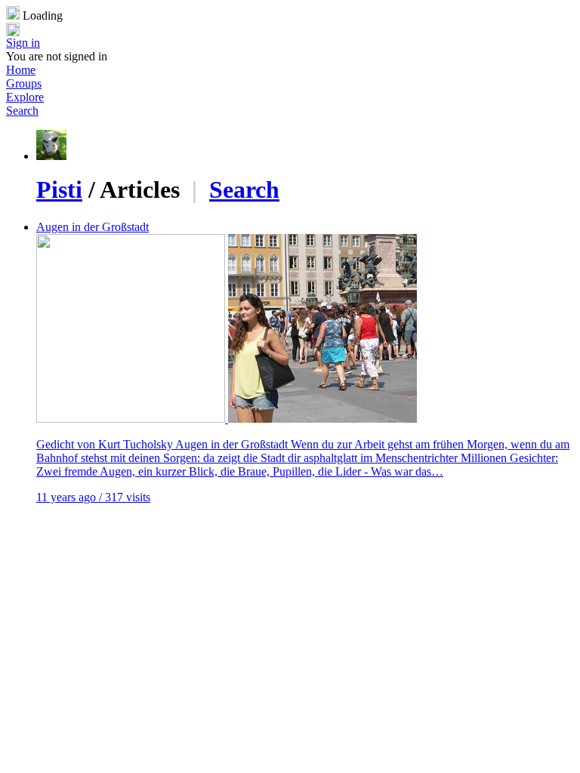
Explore (25, 97)
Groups (24, 83)
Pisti (59, 189)
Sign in (23, 42)
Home (20, 69)
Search (22, 110)
